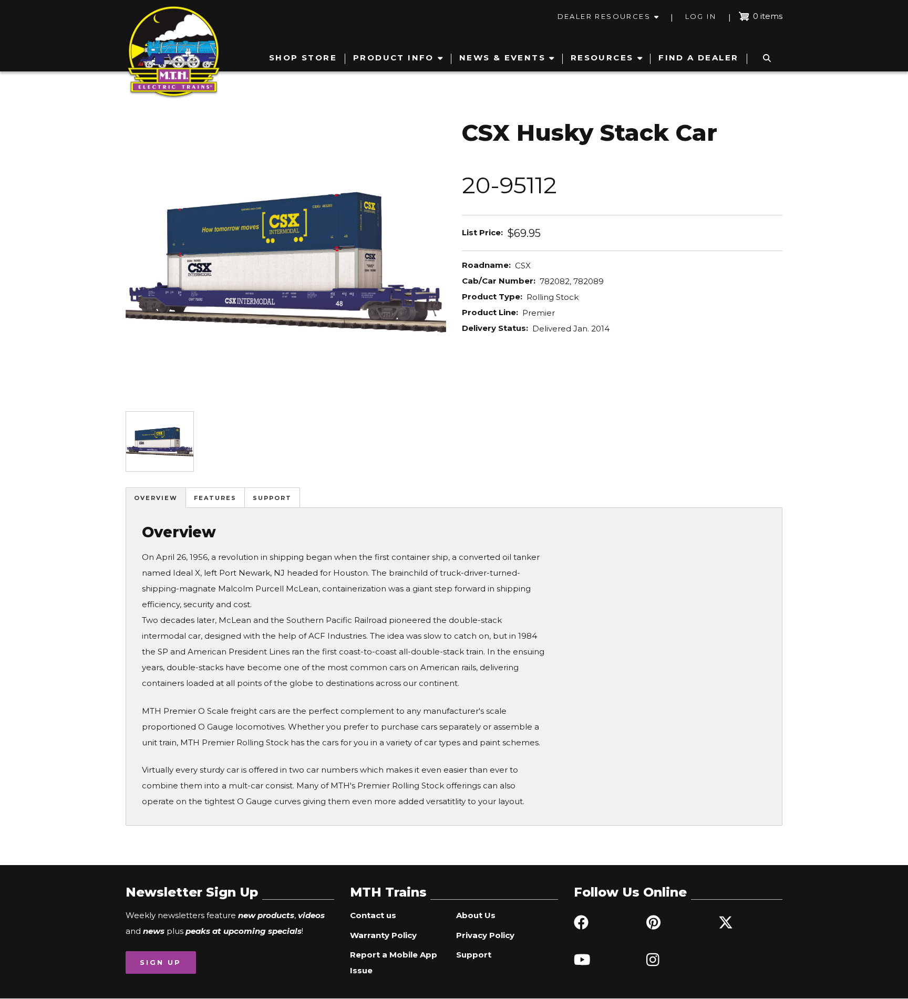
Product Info (393, 58)
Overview (156, 498)
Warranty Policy (383, 935)
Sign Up (160, 962)
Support (272, 498)
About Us (476, 915)
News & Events (502, 58)
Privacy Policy (485, 935)
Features (215, 498)
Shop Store (303, 58)
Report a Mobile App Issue (393, 962)
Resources (602, 58)
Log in (700, 16)
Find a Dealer (698, 58)
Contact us (373, 915)
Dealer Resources (604, 16)
